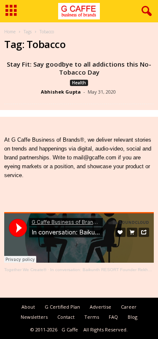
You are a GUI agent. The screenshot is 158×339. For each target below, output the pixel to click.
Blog (132, 317)
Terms (91, 317)
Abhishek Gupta (61, 92)
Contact (66, 317)
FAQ (113, 317)
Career (129, 307)
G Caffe (70, 329)
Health (79, 83)
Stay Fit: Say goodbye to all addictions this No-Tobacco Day (79, 68)
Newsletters (34, 317)
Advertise (100, 307)
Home (10, 32)
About (28, 307)
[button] (145, 11)
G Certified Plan (62, 307)
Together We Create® (25, 269)
